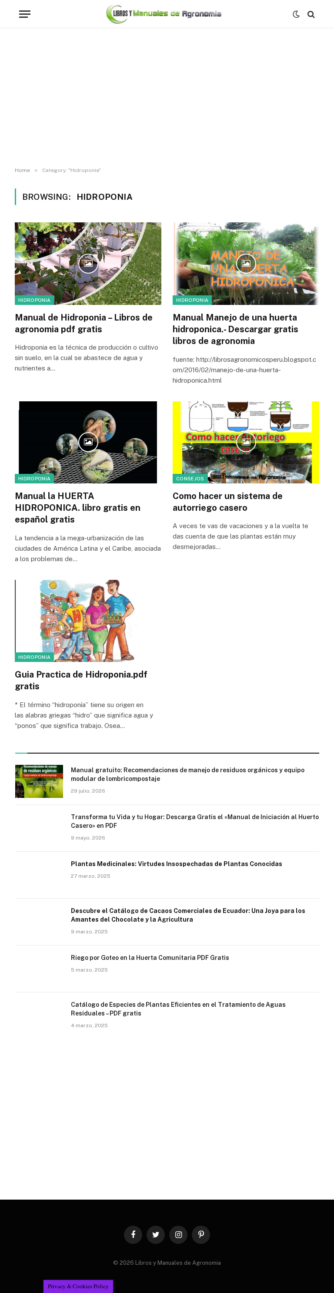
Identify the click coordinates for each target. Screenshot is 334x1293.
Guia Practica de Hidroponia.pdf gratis (81, 680)
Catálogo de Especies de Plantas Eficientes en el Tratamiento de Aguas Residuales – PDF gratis (178, 1009)
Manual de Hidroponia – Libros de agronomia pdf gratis (84, 323)
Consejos (190, 478)
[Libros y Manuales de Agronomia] (164, 14)
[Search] (310, 14)
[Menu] (24, 14)
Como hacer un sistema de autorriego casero (228, 502)
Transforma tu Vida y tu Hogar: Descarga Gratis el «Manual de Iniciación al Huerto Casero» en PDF (195, 821)
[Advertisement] (167, 98)
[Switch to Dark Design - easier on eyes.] (296, 14)
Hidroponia (34, 300)
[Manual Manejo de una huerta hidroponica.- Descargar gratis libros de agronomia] (246, 263)
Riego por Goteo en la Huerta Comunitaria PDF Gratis (150, 957)
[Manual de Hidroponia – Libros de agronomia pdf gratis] (88, 263)
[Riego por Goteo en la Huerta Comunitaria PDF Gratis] (39, 968)
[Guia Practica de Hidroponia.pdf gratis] (88, 621)
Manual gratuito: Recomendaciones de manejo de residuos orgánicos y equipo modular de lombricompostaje (187, 774)
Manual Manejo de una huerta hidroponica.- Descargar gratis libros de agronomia (235, 329)
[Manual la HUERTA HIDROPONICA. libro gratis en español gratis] (88, 442)
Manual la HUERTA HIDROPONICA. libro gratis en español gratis (77, 508)
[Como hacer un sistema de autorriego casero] (246, 442)
